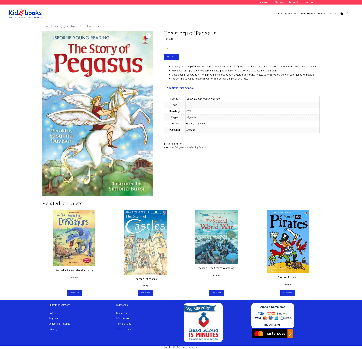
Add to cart (171, 56)
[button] (148, 35)
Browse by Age (307, 14)
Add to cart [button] (74, 292)
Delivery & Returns (59, 324)
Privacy (53, 329)
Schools (322, 14)
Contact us (122, 313)
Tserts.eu (195, 347)
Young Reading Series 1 (195, 147)
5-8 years (74, 26)
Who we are (123, 319)
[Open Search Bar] (347, 13)
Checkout (279, 2)
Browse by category (286, 14)
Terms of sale (124, 329)
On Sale (333, 14)
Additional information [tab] (180, 88)
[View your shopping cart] (341, 13)
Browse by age (58, 26)
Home (45, 26)
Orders (52, 313)
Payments (54, 319)
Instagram (308, 2)
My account (263, 2)
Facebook (293, 2)
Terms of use (123, 324)
